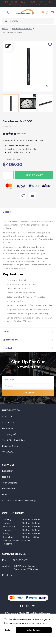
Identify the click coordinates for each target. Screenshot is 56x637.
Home (5, 28)
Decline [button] (8, 630)
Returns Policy (10, 446)
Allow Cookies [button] (34, 630)
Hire (4, 494)
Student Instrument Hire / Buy (19, 500)
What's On (8, 452)
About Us (7, 416)
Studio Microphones (22, 28)
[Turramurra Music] (24, 12)
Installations (8, 488)
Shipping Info (9, 434)
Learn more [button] (41, 623)
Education (7, 471)
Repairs (6, 477)
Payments (7, 428)
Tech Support (9, 482)
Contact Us (8, 422)
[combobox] (28, 21)
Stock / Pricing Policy (13, 440)
